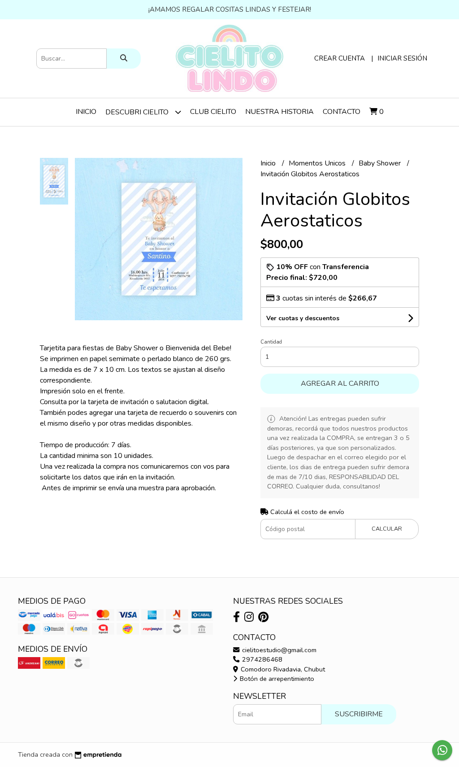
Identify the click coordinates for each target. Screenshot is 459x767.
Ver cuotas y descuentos (302, 318)
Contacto (341, 112)
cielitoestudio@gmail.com (278, 649)
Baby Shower (381, 163)
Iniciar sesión (402, 58)
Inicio (86, 112)
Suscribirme (359, 714)
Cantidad (271, 342)
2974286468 (261, 659)
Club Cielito (213, 112)
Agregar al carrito (340, 383)
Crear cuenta (339, 58)
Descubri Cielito (137, 112)
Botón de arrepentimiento (276, 678)
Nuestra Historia (279, 112)
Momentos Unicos (318, 163)
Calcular (387, 529)
